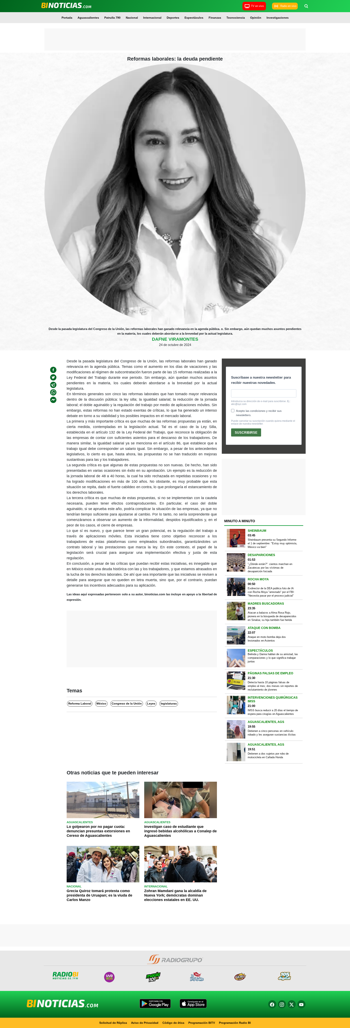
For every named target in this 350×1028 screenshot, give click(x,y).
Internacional (152, 17)
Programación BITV (201, 1022)
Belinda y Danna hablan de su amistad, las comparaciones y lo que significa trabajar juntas (273, 658)
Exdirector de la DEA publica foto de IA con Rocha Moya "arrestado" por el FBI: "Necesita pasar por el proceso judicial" (271, 592)
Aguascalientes (88, 17)
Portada (67, 17)
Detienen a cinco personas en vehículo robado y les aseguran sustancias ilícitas (272, 732)
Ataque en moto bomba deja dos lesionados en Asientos (267, 638)
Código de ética (173, 1022)
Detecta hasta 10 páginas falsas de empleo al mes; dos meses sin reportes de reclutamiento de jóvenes (273, 686)
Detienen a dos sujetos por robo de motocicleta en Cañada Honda (268, 755)
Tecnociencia (235, 17)
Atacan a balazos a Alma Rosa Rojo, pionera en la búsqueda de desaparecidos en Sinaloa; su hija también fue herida (272, 616)
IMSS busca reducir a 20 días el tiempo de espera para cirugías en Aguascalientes (273, 712)
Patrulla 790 (112, 17)
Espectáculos (194, 17)
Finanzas (215, 17)
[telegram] (53, 385)
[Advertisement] (175, 39)
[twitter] (53, 377)
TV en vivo (257, 5)
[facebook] (53, 370)
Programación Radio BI (235, 1022)
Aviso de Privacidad (144, 1022)
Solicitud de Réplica (113, 1022)
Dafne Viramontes (175, 339)
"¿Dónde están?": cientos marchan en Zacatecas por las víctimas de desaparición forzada (270, 568)
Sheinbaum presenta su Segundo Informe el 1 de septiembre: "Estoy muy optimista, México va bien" (272, 543)
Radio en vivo (288, 5)
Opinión (255, 17)
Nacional (132, 17)
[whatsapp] (53, 392)
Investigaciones (278, 17)
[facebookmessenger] (53, 400)
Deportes (173, 17)
